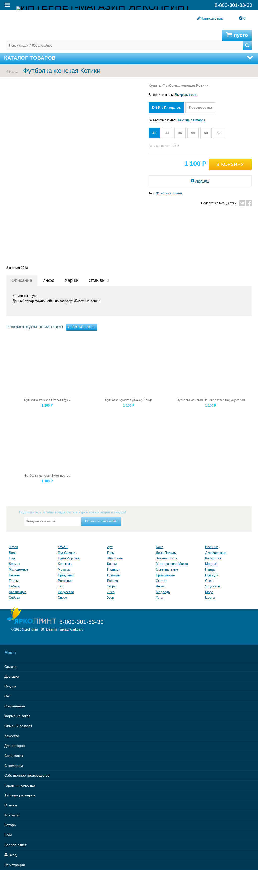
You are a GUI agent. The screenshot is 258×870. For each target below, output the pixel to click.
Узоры (111, 586)
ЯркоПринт (30, 629)
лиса (111, 592)
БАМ (8, 835)
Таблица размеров (191, 120)
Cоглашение (14, 706)
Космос (14, 564)
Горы (110, 553)
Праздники (66, 575)
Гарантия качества (19, 785)
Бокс (159, 547)
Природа (211, 575)
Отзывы (10, 805)
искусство (66, 592)
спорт (62, 597)
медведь (163, 592)
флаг (160, 597)
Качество (11, 736)
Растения (65, 581)
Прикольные (165, 575)
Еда (12, 558)
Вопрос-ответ (15, 845)
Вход (12, 855)
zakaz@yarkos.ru (71, 629)
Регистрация (14, 865)
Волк (12, 553)
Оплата (10, 667)
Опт (7, 696)
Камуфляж (213, 558)
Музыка (64, 569)
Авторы (10, 825)
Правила (51, 629)
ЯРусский (212, 586)
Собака (14, 586)
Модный (211, 564)
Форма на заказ (17, 716)
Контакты (11, 815)
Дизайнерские (215, 553)
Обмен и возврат (18, 726)
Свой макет (13, 756)
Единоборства (69, 558)
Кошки (177, 193)
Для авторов (14, 746)
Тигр (61, 586)
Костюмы (65, 564)
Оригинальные (167, 569)
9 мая (13, 547)
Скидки (10, 686)
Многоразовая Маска (172, 564)
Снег (208, 581)
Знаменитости (166, 558)
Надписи (113, 569)
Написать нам (212, 18)
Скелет (161, 581)
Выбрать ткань (186, 95)
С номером (13, 766)
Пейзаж (14, 575)
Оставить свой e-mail (101, 521)
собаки (14, 597)
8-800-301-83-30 (81, 622)
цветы (210, 597)
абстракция (17, 592)
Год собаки (66, 553)
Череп (160, 586)
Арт (110, 547)
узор (110, 597)
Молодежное (18, 569)
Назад (13, 71)
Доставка (11, 676)
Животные (163, 193)
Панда (210, 569)
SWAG (63, 547)
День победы (166, 553)
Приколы (113, 575)
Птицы (13, 581)
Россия (112, 581)
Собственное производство (26, 775)
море (209, 592)
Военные (211, 547)
